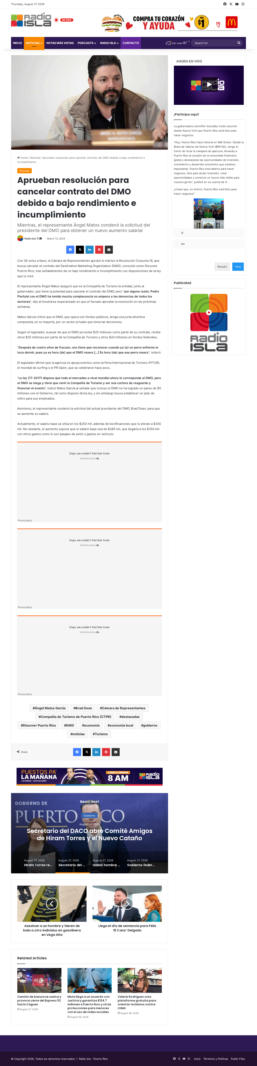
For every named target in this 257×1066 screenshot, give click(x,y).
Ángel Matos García (50, 708)
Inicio (17, 43)
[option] (89, 833)
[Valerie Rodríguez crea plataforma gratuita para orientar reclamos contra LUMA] (140, 980)
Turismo (101, 734)
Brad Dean (83, 708)
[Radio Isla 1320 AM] (31, 19)
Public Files (238, 1058)
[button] (209, 213)
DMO (70, 725)
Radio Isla (30, 238)
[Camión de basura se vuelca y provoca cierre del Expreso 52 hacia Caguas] (39, 980)
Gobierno (89, 815)
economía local (121, 725)
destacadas (130, 717)
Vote (238, 266)
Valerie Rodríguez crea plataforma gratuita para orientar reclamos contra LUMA (137, 1002)
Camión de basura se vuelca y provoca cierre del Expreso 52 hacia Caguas (39, 1000)
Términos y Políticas (215, 1058)
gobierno (150, 725)
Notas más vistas (60, 43)
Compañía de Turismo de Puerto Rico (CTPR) (76, 717)
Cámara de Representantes (123, 708)
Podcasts (85, 43)
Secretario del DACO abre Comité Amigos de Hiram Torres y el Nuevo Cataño (90, 834)
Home (24, 157)
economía (92, 725)
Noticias (33, 43)
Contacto (131, 43)
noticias (78, 734)
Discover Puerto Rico (39, 725)
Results (222, 266)
